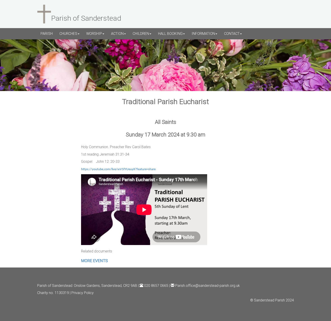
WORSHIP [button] (94, 33)
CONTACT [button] (232, 33)
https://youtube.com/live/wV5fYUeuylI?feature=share (118, 169)
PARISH (47, 33)
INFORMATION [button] (203, 33)
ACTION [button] (117, 33)
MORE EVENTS (94, 260)
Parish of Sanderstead (54, 285)
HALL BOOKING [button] (170, 33)
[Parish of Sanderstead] (44, 13)
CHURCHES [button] (68, 33)
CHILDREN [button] (141, 33)
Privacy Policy (82, 293)
